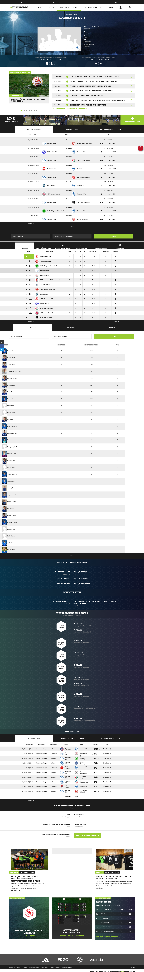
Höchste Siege (34, 738)
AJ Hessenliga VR (91, 26)
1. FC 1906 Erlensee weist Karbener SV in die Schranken (97, 100)
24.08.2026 (58, 76)
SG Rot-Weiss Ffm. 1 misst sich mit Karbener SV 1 (94, 81)
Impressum (12, 967)
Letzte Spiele (72, 129)
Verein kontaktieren (87, 835)
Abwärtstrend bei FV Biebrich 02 (86, 95)
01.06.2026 (57, 90)
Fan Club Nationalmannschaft (38, 2)
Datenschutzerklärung (22, 967)
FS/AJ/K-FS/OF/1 (63, 584)
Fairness (120, 248)
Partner (48, 2)
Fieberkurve (81, 248)
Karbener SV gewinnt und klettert (88, 105)
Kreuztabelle (101, 248)
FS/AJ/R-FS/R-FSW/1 (82, 584)
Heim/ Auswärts (62, 248)
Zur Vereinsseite (72, 21)
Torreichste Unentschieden (72, 738)
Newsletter (62, 2)
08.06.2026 (57, 86)
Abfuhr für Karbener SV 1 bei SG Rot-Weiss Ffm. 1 (29, 99)
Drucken (114, 321)
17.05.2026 (57, 95)
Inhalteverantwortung (55, 967)
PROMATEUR (12, 2)
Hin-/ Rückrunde (43, 248)
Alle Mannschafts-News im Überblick (70, 108)
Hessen (75, 14)
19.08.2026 (57, 81)
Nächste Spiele (34, 129)
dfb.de (19, 2)
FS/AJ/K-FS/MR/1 (81, 578)
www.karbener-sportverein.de (56, 834)
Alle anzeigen (71, 731)
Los (114, 236)
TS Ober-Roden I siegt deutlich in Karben (90, 86)
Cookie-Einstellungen (67, 967)
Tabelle (24, 248)
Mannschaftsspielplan (110, 129)
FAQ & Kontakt (55, 2)
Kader (33, 327)
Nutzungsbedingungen (34, 967)
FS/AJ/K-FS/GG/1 (63, 578)
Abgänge (111, 327)
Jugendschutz (44, 967)
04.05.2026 (58, 100)
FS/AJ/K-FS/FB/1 (80, 572)
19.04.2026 (57, 105)
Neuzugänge (72, 327)
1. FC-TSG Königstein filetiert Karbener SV (91, 91)
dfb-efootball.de (25, 2)
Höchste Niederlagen (110, 738)
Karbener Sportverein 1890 (72, 806)
